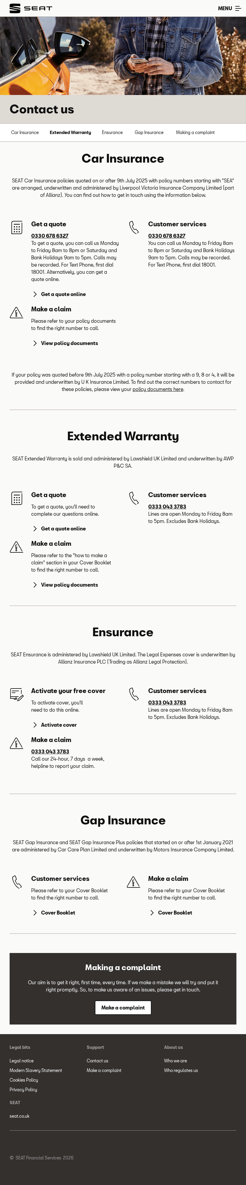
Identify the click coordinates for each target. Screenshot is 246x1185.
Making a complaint (195, 132)
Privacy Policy (23, 1089)
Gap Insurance (149, 132)
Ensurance (112, 132)
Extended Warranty (70, 132)
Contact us (97, 1060)
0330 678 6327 (49, 236)
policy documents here (158, 389)
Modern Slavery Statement (36, 1070)
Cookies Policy (24, 1080)
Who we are (175, 1060)
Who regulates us (181, 1070)
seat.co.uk (19, 1116)
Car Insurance (25, 132)
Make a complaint (104, 1070)
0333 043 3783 (167, 506)
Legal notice (22, 1060)
